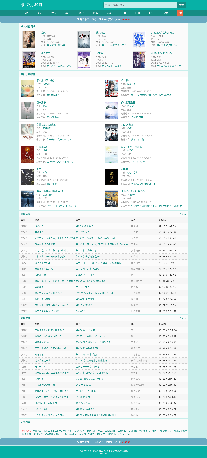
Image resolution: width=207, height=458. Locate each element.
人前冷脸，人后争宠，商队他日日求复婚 (55, 238)
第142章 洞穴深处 (85, 299)
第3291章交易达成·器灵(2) (90, 378)
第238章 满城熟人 (85, 409)
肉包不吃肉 (132, 172)
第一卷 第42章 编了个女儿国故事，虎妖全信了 (100, 262)
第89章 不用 (137, 117)
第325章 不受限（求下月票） (91, 336)
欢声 (133, 274)
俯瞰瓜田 (135, 348)
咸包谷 (134, 372)
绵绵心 (134, 415)
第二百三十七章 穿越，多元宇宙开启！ (65, 206)
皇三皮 (134, 366)
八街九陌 (47, 83)
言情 (123, 13)
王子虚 (134, 342)
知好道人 (135, 244)
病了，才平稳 (137, 139)
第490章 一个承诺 (85, 330)
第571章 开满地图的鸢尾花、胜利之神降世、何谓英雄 (156, 206)
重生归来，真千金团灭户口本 (49, 415)
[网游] (24, 336)
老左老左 (135, 409)
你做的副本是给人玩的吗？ (48, 336)
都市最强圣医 (128, 102)
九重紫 (99, 53)
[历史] (24, 342)
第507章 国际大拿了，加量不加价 (93, 372)
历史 (81, 13)
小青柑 (134, 256)
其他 (137, 13)
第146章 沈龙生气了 (86, 250)
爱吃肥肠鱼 (136, 280)
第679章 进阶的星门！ (87, 348)
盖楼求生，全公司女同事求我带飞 (52, 256)
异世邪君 (125, 80)
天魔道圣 (39, 378)
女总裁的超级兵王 (46, 124)
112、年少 (52, 183)
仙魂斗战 (39, 354)
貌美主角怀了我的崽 (131, 146)
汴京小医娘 (42, 146)
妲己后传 (39, 226)
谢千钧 (130, 150)
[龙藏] (29, 32)
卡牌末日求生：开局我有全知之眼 (52, 397)
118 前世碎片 (53, 95)
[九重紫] (84, 53)
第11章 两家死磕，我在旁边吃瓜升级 (94, 293)
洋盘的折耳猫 (138, 268)
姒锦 (45, 150)
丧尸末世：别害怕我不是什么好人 (52, 305)
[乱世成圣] (29, 53)
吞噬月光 (39, 232)
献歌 (133, 336)
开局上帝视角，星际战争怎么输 (51, 348)
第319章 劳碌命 (84, 305)
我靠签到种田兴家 (44, 268)
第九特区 (100, 32)
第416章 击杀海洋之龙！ (88, 256)
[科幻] (24, 256)
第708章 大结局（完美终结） (61, 161)
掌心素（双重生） (46, 80)
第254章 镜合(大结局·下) (143, 183)
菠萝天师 (135, 391)
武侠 (53, 13)
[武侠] (24, 293)
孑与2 (129, 128)
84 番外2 (81, 311)
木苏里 (46, 172)
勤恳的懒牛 (48, 194)
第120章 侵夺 (83, 232)
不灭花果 (135, 293)
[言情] (24, 226)
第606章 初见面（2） (167, 45)
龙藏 (43, 32)
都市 (67, 13)
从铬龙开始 (40, 274)
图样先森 (135, 311)
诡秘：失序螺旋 (43, 299)
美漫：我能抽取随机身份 (49, 191)
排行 (151, 13)
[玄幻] (24, 244)
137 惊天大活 (83, 403)
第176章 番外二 (84, 287)
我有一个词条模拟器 (45, 244)
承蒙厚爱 (39, 287)
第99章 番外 (53, 117)
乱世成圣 (45, 53)
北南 (45, 106)
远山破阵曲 (127, 124)
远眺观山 (135, 305)
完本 (165, 13)
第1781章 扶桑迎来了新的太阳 (91, 360)
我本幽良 (135, 250)
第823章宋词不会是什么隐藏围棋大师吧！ (97, 415)
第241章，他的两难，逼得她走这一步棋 (96, 238)
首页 (26, 13)
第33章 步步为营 (84, 226)
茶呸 (133, 330)
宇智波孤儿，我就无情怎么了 (49, 330)
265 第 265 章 (84, 384)
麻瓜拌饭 (135, 403)
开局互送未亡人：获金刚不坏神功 (52, 250)
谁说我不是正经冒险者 (133, 191)
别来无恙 (41, 102)
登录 (179, 13)
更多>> (182, 214)
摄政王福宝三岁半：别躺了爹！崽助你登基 (64, 430)
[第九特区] (84, 32)
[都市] (24, 232)
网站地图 (103, 453)
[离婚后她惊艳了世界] (139, 53)
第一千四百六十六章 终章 (59, 139)
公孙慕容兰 (136, 354)
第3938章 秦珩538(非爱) (169, 66)
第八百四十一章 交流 (86, 354)
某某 (38, 168)
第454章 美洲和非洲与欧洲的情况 (93, 342)
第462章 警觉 (83, 397)
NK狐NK (131, 194)
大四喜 (134, 238)
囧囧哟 (134, 299)
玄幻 (39, 13)
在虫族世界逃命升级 (45, 384)
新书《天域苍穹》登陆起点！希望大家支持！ (152, 95)
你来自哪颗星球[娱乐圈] (47, 311)
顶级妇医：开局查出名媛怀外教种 (52, 372)
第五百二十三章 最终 (112, 66)
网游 (95, 13)
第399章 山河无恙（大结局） (91, 280)
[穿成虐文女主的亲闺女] (139, 32)
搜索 (181, 5)
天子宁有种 (40, 366)
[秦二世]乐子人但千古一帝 (48, 403)
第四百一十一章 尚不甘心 (89, 366)
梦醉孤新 (47, 128)
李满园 (134, 226)
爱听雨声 (135, 262)
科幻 (109, 13)
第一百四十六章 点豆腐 (87, 268)
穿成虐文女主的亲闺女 (162, 32)
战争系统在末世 (43, 360)
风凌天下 (131, 83)
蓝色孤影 (135, 378)
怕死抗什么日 (41, 409)
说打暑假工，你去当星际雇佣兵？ (52, 391)
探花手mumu (138, 384)
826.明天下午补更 (85, 274)
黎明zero (136, 397)
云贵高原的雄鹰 (139, 360)
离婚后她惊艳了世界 (161, 53)
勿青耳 (134, 232)
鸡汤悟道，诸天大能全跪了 (48, 293)
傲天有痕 (131, 106)
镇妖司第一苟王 (43, 262)
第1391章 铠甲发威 (86, 391)
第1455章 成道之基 (56, 45)
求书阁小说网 (31, 5)
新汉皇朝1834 (42, 342)
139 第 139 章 (138, 161)
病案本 (124, 168)
